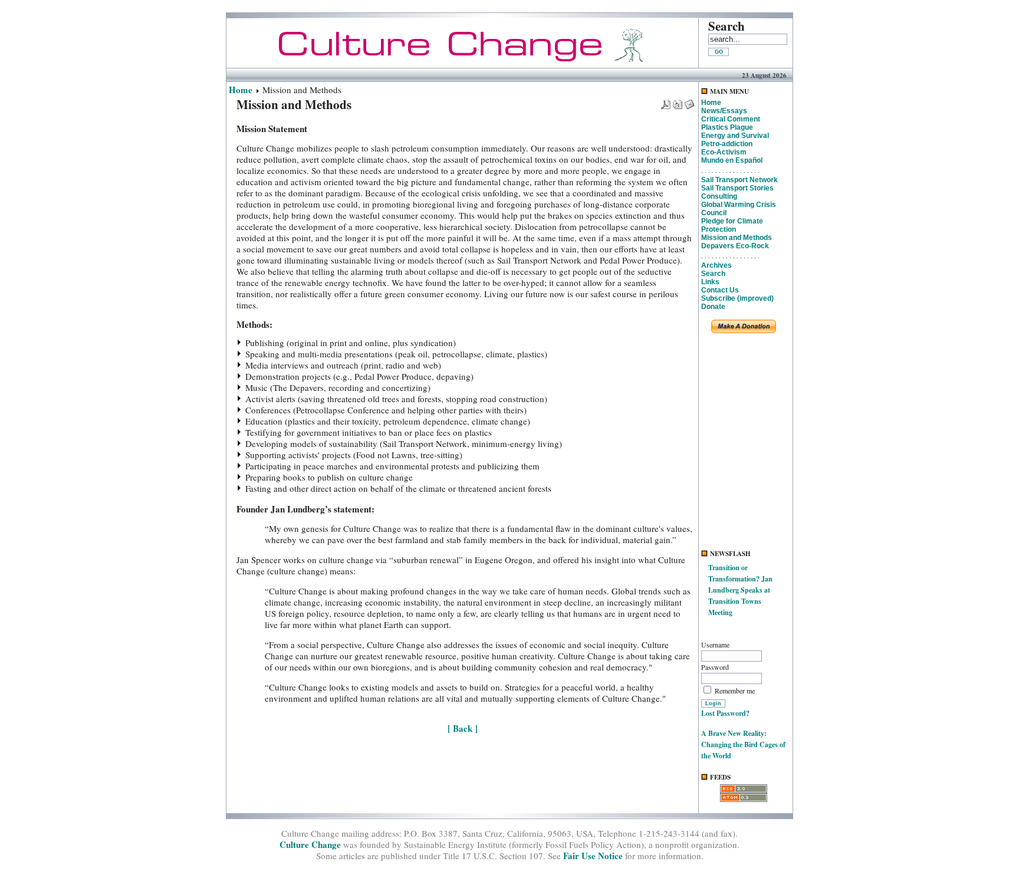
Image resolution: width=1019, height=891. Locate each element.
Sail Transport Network (739, 180)
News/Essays (724, 111)
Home (240, 89)
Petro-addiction (726, 144)
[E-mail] (689, 100)
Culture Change (310, 844)
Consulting (719, 196)
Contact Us (720, 290)
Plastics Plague (727, 127)
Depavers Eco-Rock (735, 246)
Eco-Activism (724, 152)
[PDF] (665, 100)
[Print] (677, 100)
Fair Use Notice (593, 855)
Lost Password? (725, 713)
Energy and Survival (735, 135)
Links (710, 282)
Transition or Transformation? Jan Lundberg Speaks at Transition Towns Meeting (740, 590)
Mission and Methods (736, 238)
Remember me (735, 690)
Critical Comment (730, 119)
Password (715, 667)
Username (715, 644)
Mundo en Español (731, 160)
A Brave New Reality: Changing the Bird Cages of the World (743, 744)
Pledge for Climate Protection (732, 225)
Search (713, 273)
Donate (713, 307)
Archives (716, 265)
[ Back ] (463, 728)
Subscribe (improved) (737, 298)
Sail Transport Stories (737, 188)
